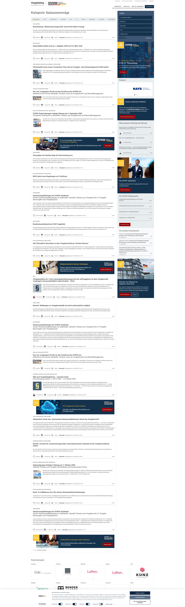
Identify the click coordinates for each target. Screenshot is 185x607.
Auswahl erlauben (140, 597)
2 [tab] (137, 95)
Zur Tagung (122, 72)
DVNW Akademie (36, 64)
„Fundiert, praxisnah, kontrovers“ (37, 5)
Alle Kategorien (36, 19)
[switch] (75, 604)
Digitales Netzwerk (127, 1)
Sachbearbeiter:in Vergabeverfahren (129, 211)
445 (38, 550)
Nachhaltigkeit (111, 19)
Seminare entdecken (124, 189)
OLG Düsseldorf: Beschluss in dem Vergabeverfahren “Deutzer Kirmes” (61, 243)
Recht (45, 19)
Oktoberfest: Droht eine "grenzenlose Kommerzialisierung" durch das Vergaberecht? (66, 419)
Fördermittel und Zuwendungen (46, 64)
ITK (76, 19)
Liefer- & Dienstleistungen (38, 173)
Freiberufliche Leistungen (38, 374)
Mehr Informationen (124, 294)
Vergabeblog (37, 2)
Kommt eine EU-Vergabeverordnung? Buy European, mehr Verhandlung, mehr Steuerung (135, 128)
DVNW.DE (151, 1)
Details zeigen (109, 604)
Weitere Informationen (106, 269)
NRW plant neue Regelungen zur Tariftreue (50, 176)
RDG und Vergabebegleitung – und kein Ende (50, 377)
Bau (71, 19)
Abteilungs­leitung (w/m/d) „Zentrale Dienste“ (131, 205)
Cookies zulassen (140, 593)
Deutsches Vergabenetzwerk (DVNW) (40, 88)
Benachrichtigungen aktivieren (127, 116)
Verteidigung (92, 19)
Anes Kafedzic (39, 297)
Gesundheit (101, 19)
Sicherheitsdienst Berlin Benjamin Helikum (130, 247)
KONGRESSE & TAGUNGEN (141, 1)
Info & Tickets (108, 145)
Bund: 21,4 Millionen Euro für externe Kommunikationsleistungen (59, 492)
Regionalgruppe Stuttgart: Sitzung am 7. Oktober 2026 (54, 465)
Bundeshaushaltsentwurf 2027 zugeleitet (49, 224)
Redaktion (38, 37)
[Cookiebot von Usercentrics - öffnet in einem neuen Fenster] (42, 604)
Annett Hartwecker (127, 133)
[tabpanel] (136, 90)
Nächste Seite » (43, 550)
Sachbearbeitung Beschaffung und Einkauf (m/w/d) (131, 199)
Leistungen (63, 19)
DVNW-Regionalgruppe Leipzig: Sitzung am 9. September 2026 (57, 113)
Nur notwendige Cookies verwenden (140, 602)
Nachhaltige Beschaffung (38, 440)
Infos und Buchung (107, 409)
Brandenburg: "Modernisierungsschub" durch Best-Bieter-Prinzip (58, 27)
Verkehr (83, 19)
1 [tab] (134, 95)
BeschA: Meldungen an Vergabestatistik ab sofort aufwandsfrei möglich (61, 305)
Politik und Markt (36, 23)
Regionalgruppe (52, 110)
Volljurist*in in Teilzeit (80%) (127, 217)
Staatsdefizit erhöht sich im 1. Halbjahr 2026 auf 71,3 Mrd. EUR (57, 46)
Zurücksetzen (149, 37)
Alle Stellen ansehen (124, 224)
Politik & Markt (53, 19)
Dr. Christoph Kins (39, 394)
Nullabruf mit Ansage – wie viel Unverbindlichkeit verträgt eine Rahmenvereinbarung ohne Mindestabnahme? (135, 147)
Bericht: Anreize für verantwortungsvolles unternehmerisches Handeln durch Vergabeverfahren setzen (71, 445)
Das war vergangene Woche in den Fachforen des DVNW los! (57, 91)
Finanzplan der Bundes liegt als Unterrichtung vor (53, 155)
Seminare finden (107, 544)
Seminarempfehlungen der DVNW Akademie (51, 196)
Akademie (117, 1)
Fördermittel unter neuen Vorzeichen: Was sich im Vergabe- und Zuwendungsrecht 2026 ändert (71, 67)
